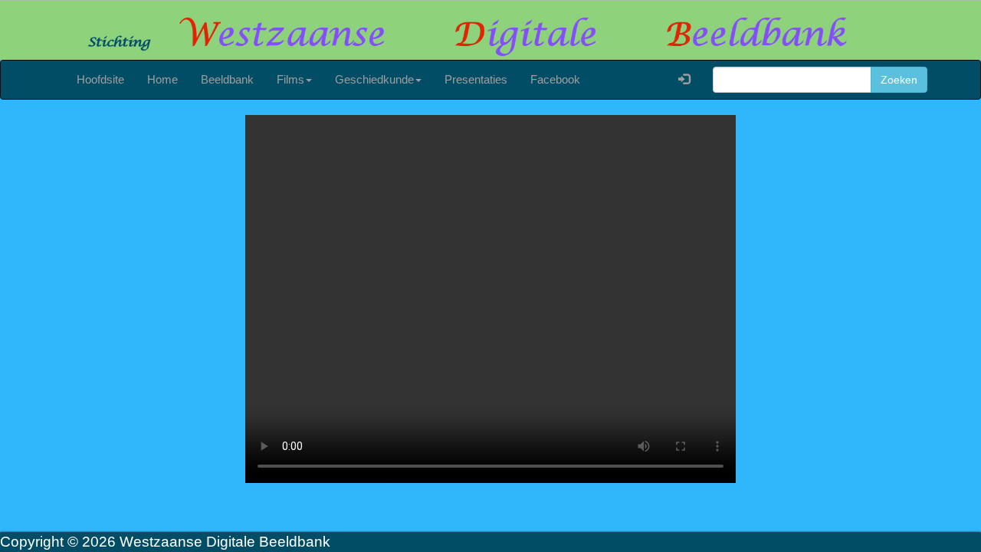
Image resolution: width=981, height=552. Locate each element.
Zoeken (899, 80)
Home (162, 79)
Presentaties (476, 79)
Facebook (555, 79)
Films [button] (290, 79)
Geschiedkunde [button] (374, 79)
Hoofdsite (100, 79)
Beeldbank (227, 79)
